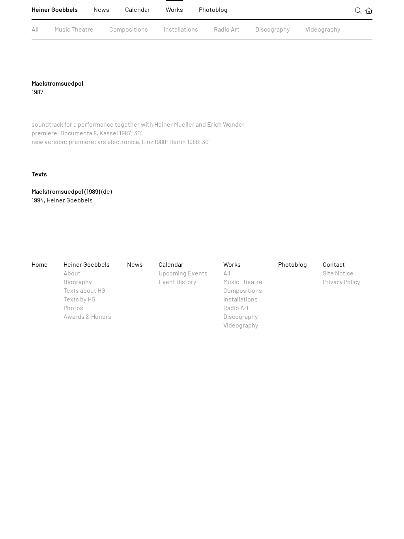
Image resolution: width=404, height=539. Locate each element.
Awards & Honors (87, 316)
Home (40, 264)
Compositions (128, 29)
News (101, 9)
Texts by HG (79, 299)
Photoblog (213, 9)
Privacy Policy (341, 281)
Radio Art (226, 29)
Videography (322, 29)
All (35, 29)
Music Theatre (74, 29)
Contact (334, 264)
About (72, 273)
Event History (177, 281)
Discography (272, 29)
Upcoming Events (183, 273)
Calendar (137, 9)
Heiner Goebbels (55, 9)
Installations (181, 29)
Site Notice (338, 273)
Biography (78, 281)
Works (174, 9)
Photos (73, 307)
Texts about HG (84, 290)
